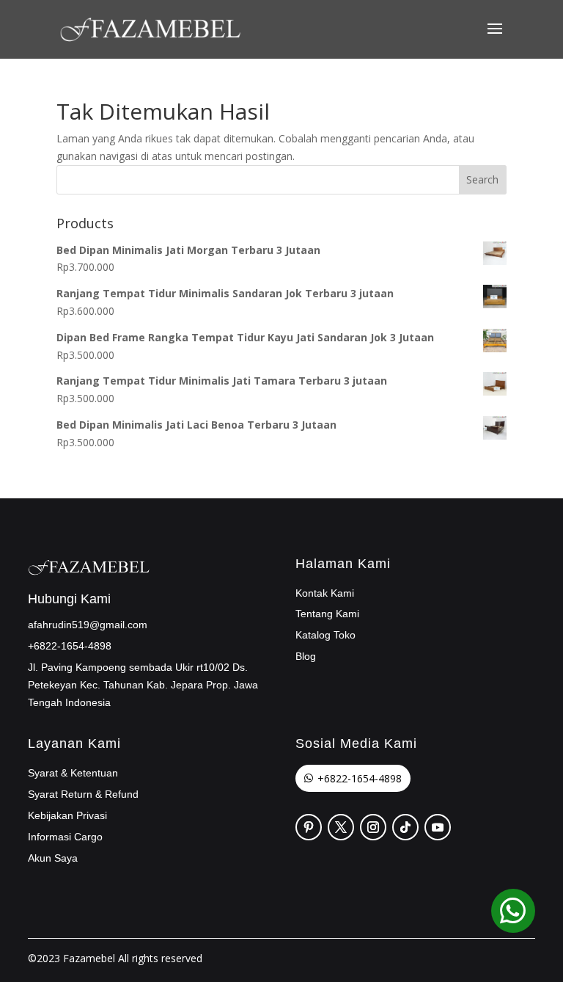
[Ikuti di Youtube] (437, 827)
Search (482, 179)
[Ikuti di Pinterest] (308, 827)
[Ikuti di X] (341, 827)
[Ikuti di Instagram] (373, 827)
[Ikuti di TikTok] (405, 827)
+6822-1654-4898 (359, 778)
